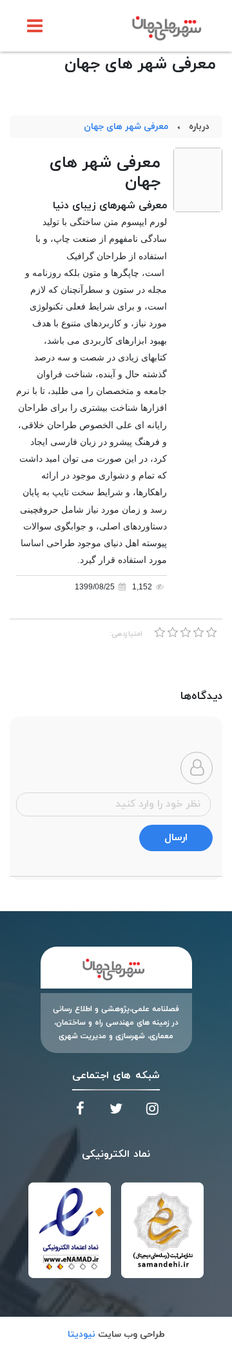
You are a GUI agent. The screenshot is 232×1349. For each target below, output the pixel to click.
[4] (198, 632)
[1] (160, 632)
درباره (199, 127)
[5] (211, 632)
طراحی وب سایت (116, 1334)
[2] (173, 632)
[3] (185, 632)
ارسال (176, 838)
